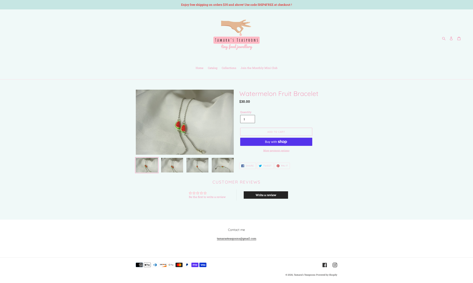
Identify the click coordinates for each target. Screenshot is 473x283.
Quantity (245, 112)
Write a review (266, 195)
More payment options (276, 150)
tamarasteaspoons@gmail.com (236, 238)
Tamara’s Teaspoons (304, 274)
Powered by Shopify (326, 274)
